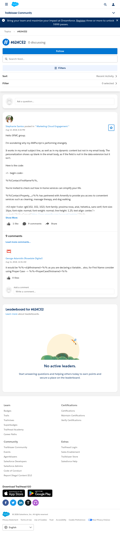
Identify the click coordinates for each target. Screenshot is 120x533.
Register (81, 20)
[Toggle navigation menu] (113, 13)
